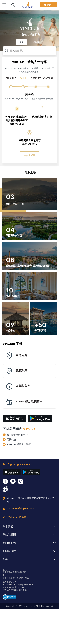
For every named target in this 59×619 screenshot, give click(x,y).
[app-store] (12, 472)
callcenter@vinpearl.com (21, 508)
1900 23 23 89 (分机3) (18, 516)
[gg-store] (31, 472)
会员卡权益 (29, 155)
